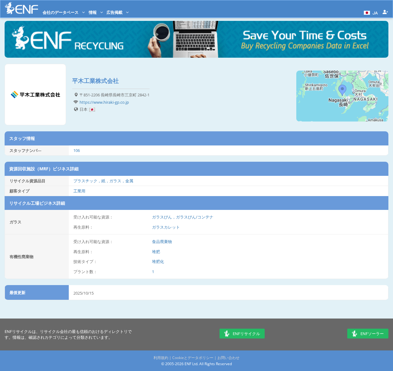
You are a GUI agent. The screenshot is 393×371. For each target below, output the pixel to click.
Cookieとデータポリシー (192, 357)
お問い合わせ (228, 357)
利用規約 (161, 357)
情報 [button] (93, 12)
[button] (370, 12)
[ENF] (21, 8)
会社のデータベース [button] (61, 12)
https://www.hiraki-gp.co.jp (104, 102)
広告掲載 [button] (115, 12)
